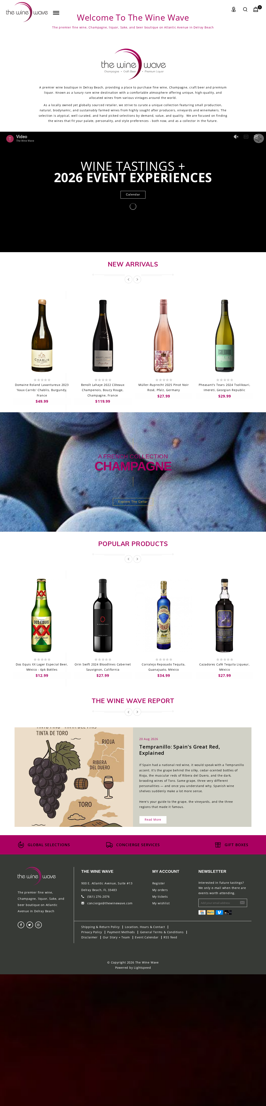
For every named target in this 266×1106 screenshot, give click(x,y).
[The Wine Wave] (27, 12)
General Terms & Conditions (162, 932)
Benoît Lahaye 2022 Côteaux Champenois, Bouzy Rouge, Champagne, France (102, 390)
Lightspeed (142, 968)
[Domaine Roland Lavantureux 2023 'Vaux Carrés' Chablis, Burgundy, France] (42, 336)
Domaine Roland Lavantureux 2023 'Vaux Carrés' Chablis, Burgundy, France (42, 390)
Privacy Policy (91, 932)
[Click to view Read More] (78, 773)
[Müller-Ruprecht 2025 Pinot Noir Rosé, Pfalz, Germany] (163, 336)
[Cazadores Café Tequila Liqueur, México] (224, 615)
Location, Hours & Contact (145, 927)
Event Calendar (146, 937)
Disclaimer (89, 937)
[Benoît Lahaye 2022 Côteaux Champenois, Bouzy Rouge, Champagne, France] (103, 336)
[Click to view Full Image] (69, 773)
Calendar (133, 194)
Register (158, 883)
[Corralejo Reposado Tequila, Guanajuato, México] (163, 615)
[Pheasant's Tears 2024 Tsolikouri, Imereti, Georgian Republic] (224, 336)
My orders (160, 890)
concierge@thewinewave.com (110, 903)
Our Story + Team (116, 937)
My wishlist (161, 903)
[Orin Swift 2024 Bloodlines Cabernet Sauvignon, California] (103, 615)
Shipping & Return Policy (100, 927)
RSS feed (170, 937)
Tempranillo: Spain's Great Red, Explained (179, 749)
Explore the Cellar (133, 501)
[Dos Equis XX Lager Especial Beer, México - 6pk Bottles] (42, 615)
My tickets (160, 897)
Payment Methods (121, 932)
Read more (153, 819)
